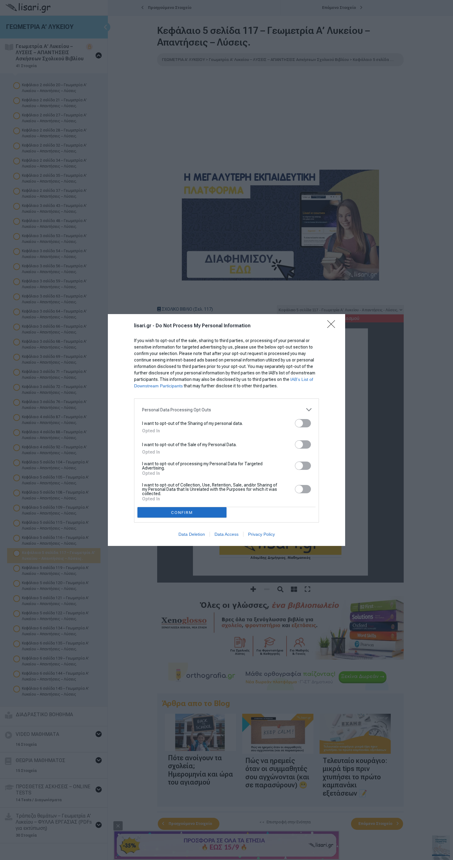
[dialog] (226, 430)
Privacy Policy (261, 534)
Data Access (226, 534)
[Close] (333, 326)
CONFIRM (182, 512)
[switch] (303, 423)
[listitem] (226, 409)
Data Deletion (191, 534)
